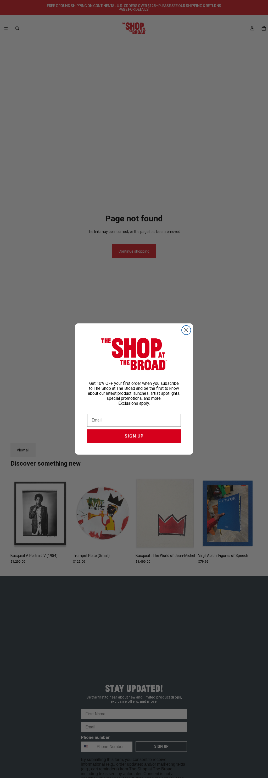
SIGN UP (134, 436)
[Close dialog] (186, 330)
